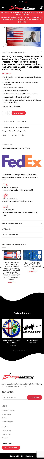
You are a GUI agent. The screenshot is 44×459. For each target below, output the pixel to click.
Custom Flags (6, 414)
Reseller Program (7, 421)
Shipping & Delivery (10, 235)
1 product (32, 342)
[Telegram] (22, 135)
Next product (41, 52)
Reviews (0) (6, 229)
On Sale (4, 418)
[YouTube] (25, 2)
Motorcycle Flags (22, 384)
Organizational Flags (10, 386)
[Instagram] (22, 2)
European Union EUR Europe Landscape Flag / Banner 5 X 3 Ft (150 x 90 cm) (32, 266)
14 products (12, 345)
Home (3, 52)
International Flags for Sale (16, 52)
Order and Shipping (8, 410)
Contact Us (5, 438)
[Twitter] (11, 135)
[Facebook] (18, 2)
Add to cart (19, 113)
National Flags (35, 384)
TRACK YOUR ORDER (11, 447)
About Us (5, 427)
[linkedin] (18, 135)
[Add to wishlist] (18, 253)
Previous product (37, 52)
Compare (22, 121)
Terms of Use (6, 434)
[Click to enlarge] (5, 45)
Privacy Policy (6, 430)
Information (7, 144)
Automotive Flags (8, 384)
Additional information (12, 223)
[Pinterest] (15, 135)
